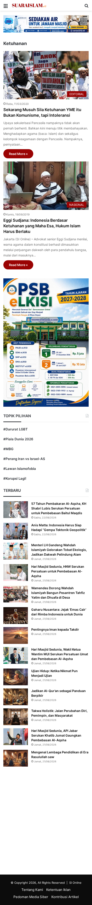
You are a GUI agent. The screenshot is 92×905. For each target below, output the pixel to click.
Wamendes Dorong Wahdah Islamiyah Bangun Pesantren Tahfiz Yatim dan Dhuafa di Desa (58, 592)
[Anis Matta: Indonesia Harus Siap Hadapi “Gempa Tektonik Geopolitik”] (15, 531)
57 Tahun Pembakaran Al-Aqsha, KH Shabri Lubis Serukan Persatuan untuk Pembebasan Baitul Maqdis (58, 508)
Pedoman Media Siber (30, 897)
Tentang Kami (32, 890)
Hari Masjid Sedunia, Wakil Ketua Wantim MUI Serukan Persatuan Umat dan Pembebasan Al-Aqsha (59, 654)
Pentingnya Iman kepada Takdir (55, 629)
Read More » (18, 154)
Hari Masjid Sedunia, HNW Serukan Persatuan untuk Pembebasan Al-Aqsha (57, 571)
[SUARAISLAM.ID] (29, 5)
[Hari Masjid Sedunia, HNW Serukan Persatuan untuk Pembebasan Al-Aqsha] (15, 572)
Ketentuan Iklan (58, 890)
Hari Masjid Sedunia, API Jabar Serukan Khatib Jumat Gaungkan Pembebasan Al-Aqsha (56, 735)
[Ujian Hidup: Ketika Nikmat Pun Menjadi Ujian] (15, 677)
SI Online (75, 882)
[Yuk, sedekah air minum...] (46, 23)
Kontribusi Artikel (65, 897)
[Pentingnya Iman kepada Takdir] (15, 635)
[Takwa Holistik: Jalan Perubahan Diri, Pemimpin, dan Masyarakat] (15, 716)
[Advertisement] (46, 822)
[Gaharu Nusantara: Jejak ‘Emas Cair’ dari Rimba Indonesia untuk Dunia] (15, 615)
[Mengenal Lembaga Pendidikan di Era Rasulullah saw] (15, 758)
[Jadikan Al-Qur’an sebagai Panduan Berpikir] (15, 696)
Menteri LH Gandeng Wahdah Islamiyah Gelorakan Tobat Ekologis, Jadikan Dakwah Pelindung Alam (59, 549)
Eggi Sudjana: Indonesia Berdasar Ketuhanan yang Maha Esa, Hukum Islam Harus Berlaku (41, 226)
